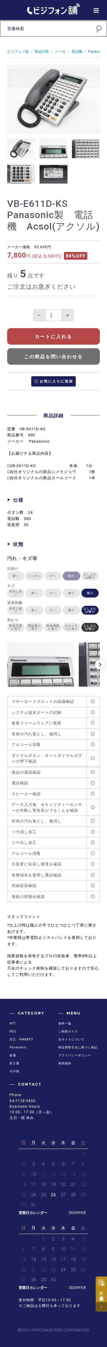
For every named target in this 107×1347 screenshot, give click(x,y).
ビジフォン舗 (18, 52)
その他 (14, 1071)
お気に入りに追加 (56, 381)
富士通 (14, 1063)
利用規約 (64, 1063)
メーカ (60, 52)
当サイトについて (71, 1039)
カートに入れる (53, 336)
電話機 (76, 52)
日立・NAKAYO (21, 1039)
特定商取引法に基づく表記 (77, 1047)
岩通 (13, 1055)
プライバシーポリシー (74, 1055)
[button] (100, 664)
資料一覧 (64, 1023)
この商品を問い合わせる (53, 356)
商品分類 (41, 52)
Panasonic (97, 52)
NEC (13, 1031)
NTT (13, 1023)
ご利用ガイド (68, 1031)
